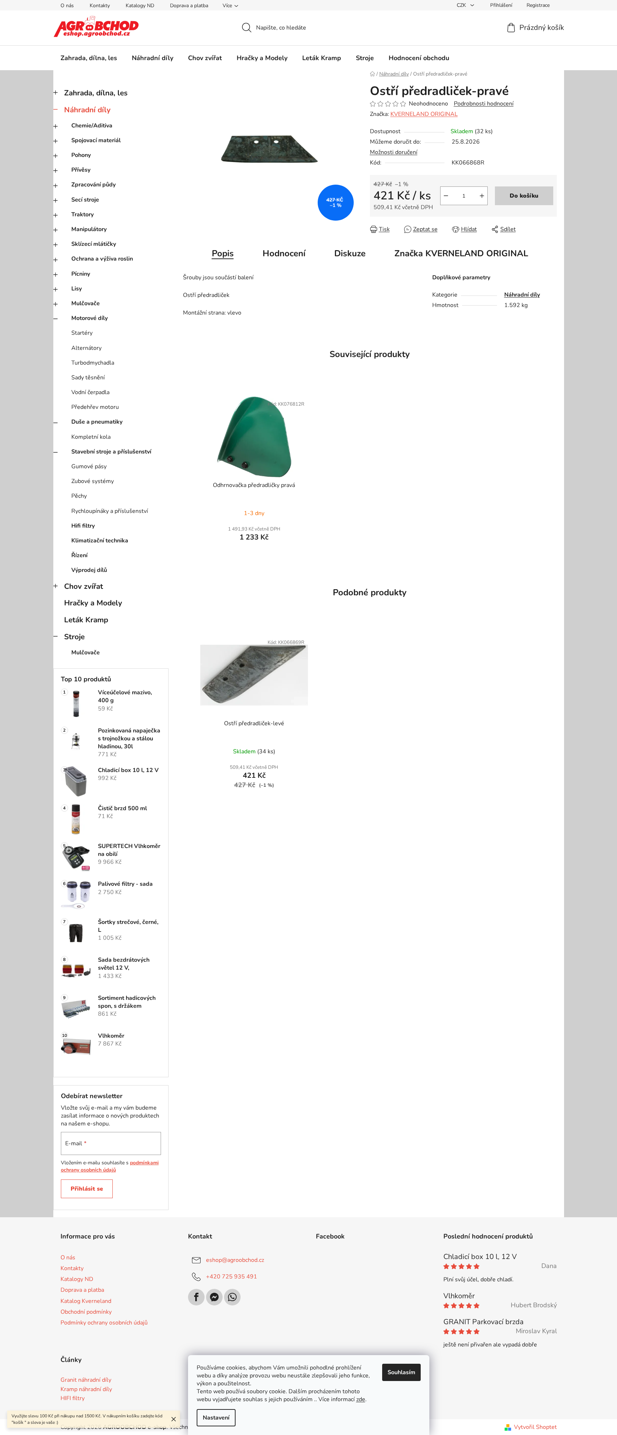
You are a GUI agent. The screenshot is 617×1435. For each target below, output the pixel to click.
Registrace (538, 5)
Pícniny (80, 274)
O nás (67, 5)
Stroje (74, 637)
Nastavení (216, 1418)
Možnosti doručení (393, 152)
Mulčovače (85, 303)
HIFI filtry (73, 1398)
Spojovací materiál (96, 140)
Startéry (82, 333)
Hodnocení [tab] (284, 253)
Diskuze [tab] (350, 253)
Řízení (79, 555)
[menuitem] (88, 58)
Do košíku (524, 196)
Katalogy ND (140, 5)
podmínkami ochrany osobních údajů (110, 1166)
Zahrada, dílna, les (96, 93)
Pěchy (79, 496)
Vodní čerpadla (90, 392)
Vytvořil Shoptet (535, 1427)
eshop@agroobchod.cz (235, 1260)
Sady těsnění (88, 378)
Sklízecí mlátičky (93, 244)
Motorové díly (89, 318)
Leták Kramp (86, 620)
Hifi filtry (83, 526)
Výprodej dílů (89, 570)
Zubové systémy (92, 481)
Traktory (82, 214)
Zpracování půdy (93, 185)
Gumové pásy (89, 466)
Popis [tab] (223, 253)
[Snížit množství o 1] (446, 196)
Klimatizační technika (99, 541)
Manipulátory (89, 229)
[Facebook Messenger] (214, 1297)
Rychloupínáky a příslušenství (109, 511)
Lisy (76, 289)
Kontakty (100, 5)
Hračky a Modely (93, 603)
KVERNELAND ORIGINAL (424, 114)
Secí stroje (85, 200)
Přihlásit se (87, 1189)
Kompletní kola (91, 437)
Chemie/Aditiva (91, 126)
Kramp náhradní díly (86, 1389)
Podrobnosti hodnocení (484, 104)
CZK (462, 5)
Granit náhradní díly (86, 1380)
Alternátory (86, 348)
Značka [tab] (461, 253)
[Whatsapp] (232, 1297)
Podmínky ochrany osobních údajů (104, 1323)
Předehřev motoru (95, 407)
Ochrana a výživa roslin (102, 259)
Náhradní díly (87, 110)
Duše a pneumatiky (96, 422)
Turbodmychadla (92, 363)
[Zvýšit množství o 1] (482, 196)
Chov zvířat (83, 586)
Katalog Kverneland (86, 1301)
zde (360, 1399)
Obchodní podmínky (86, 1312)
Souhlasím (401, 1372)
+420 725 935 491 (231, 1277)
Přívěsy (80, 170)
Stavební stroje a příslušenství (111, 452)
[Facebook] (196, 1297)
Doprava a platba (189, 5)
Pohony (81, 155)
